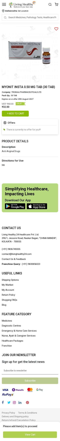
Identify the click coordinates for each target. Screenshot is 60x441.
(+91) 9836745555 (11, 249)
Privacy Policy (8, 413)
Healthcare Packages (12, 340)
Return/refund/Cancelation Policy (19, 420)
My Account (8, 290)
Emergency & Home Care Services (19, 330)
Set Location (16, 11)
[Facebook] (3, 402)
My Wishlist (7, 284)
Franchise (7, 345)
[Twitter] (8, 402)
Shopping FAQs (9, 300)
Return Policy (8, 294)
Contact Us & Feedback (14, 259)
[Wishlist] (56, 5)
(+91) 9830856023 (31, 264)
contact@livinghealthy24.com (17, 254)
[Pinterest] (27, 402)
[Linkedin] (19, 402)
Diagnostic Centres (11, 325)
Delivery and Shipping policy (15, 416)
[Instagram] (14, 402)
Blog (4, 305)
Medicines (7, 320)
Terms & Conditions (27, 413)
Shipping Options (10, 280)
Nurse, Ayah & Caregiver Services (19, 335)
